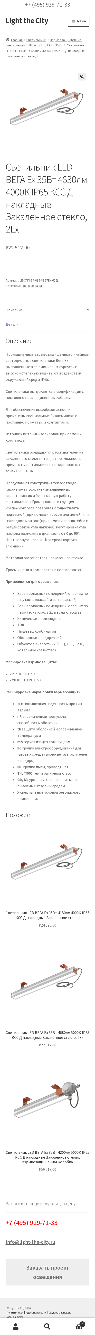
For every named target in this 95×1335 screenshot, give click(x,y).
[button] (82, 77)
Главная (17, 40)
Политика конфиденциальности (26, 1312)
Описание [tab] (14, 309)
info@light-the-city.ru (30, 1242)
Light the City (27, 20)
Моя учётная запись (16, 1326)
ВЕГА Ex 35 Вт (53, 45)
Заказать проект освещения (47, 1272)
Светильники (36, 40)
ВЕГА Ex (34, 45)
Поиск (47, 1326)
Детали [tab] (12, 324)
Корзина (73, 1322)
